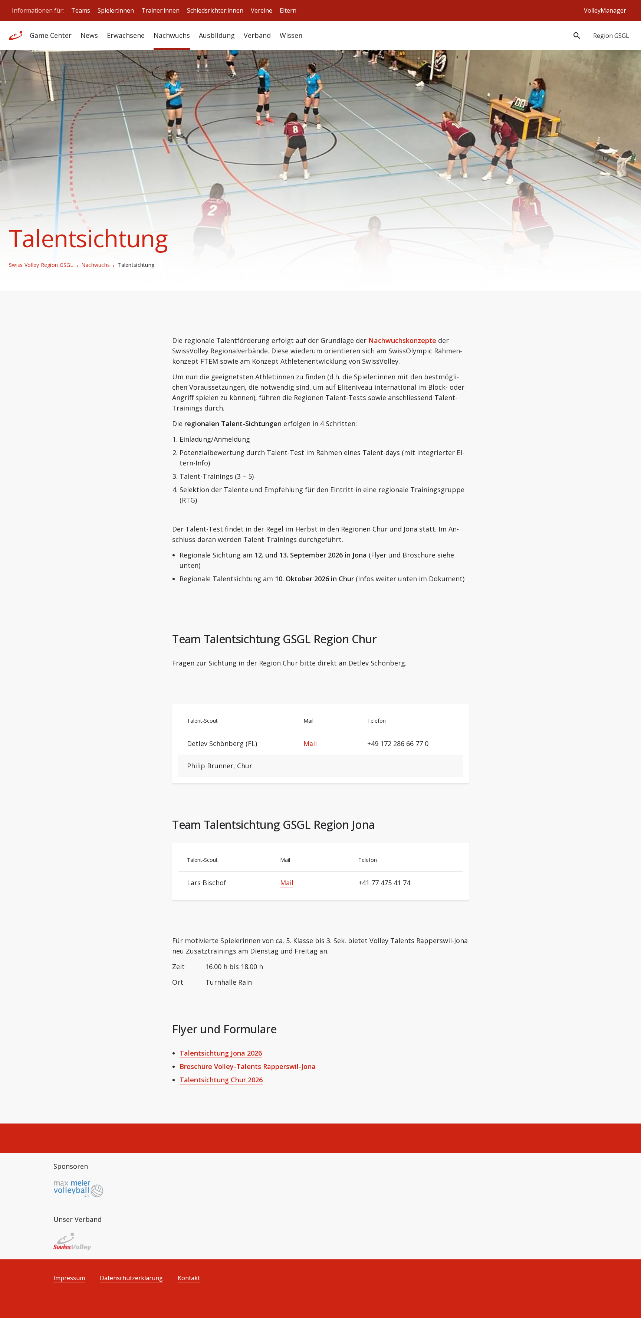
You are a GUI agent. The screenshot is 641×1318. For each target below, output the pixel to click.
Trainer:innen (160, 10)
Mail (310, 743)
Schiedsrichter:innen (215, 10)
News (89, 35)
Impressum (69, 1278)
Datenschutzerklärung (131, 1278)
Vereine (261, 10)
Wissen (291, 35)
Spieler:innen (116, 10)
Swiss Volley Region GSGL (41, 265)
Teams (80, 10)
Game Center (51, 35)
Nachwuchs (95, 265)
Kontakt (189, 1278)
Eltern (288, 10)
